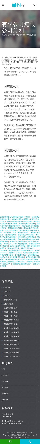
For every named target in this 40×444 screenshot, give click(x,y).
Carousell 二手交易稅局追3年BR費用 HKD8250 (16, 250)
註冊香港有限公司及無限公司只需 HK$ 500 (15, 217)
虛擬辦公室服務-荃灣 (11, 328)
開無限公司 (15, 62)
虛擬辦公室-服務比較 (11, 357)
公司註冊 (6, 287)
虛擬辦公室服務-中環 (11, 349)
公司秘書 (6, 296)
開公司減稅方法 (10, 235)
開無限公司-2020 (27, 248)
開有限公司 (29, 62)
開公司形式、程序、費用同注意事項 (16, 232)
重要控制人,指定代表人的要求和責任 (12, 261)
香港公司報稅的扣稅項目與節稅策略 (19, 221)
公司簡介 (5, 375)
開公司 (16, 58)
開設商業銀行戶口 (10, 300)
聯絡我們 (5, 394)
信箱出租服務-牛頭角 (11, 320)
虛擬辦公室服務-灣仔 (11, 353)
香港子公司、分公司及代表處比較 (15, 244)
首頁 (3, 369)
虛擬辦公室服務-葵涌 (11, 332)
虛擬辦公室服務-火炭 (11, 340)
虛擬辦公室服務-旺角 (11, 344)
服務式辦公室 (8, 304)
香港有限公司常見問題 (26, 235)
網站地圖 (5, 400)
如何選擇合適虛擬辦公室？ (22, 264)
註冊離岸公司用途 (13, 248)
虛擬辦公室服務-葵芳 (11, 336)
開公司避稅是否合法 (12, 259)
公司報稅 (6, 292)
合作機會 (5, 381)
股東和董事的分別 (14, 228)
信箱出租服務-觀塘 (10, 324)
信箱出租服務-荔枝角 (11, 316)
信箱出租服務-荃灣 (10, 308)
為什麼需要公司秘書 (17, 257)
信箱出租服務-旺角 (10, 312)
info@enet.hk (6, 416)
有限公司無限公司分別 (27, 224)
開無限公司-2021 (15, 253)
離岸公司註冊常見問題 (17, 246)
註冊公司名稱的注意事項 (29, 259)
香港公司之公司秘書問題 (26, 237)
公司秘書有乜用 (20, 255)
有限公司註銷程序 (11, 230)
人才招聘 (5, 387)
